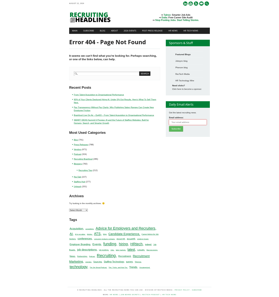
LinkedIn (140, 250)
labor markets (121, 250)
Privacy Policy (182, 290)
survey (129, 261)
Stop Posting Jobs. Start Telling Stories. (177, 20)
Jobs (112, 250)
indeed (148, 244)
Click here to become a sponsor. (187, 89)
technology (78, 267)
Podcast (77, 154)
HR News (173, 30)
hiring (123, 244)
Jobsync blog (181, 61)
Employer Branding (80, 244)
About (114, 30)
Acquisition (76, 228)
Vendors (77, 149)
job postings (104, 250)
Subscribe (88, 30)
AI (71, 234)
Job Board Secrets (130, 295)
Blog (102, 30)
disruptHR (131, 239)
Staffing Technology (114, 261)
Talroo (167, 15)
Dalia (164, 17)
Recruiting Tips (85, 170)
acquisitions (89, 229)
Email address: (176, 117)
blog (105, 234)
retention (88, 262)
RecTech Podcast (151, 295)
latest (131, 249)
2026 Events (130, 30)
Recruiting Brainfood (83, 159)
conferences (85, 238)
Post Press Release (152, 30)
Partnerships (82, 256)
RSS (196, 3)
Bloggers (78, 164)
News (72, 256)
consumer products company (104, 239)
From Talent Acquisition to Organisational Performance (99, 95)
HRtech (136, 244)
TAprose (138, 262)
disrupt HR (121, 239)
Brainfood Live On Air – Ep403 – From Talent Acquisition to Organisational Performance (114, 115)
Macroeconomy (151, 250)
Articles (89, 234)
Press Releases (81, 144)
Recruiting (106, 255)
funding (109, 244)
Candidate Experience (123, 233)
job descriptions (87, 249)
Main (74, 30)
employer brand (142, 239)
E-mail (202, 4)
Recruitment (124, 256)
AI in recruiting (80, 234)
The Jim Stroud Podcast (98, 267)
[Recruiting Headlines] (91, 22)
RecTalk (77, 177)
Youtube (190, 3)
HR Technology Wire (184, 80)
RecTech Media (182, 74)
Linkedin (185, 3)
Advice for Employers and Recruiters (125, 228)
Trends (133, 267)
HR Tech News (190, 30)
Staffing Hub (79, 181)
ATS (97, 234)
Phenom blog (181, 67)
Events (96, 244)
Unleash (77, 186)
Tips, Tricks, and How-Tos (118, 267)
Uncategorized (144, 267)
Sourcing (97, 262)
